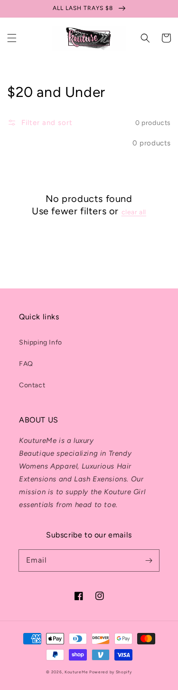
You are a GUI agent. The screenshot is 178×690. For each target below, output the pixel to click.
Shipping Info (40, 342)
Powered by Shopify (110, 672)
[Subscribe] (148, 560)
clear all (134, 212)
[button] (11, 38)
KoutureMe (76, 672)
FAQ (26, 364)
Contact (32, 385)
